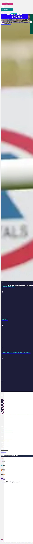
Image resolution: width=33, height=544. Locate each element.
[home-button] (2, 6)
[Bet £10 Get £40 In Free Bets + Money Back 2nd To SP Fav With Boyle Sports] (12, 16)
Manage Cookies (6, 442)
